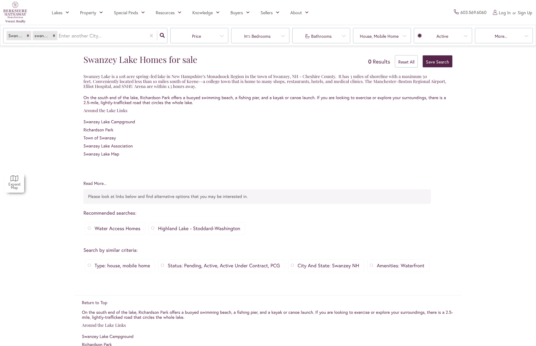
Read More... (94, 183)
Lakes (57, 12)
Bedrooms (261, 36)
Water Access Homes (118, 228)
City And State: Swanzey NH (328, 265)
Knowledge (202, 12)
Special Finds (126, 12)
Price (196, 36)
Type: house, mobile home (122, 265)
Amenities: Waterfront (400, 265)
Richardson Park (155, 97)
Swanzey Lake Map (101, 154)
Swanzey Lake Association (108, 146)
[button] (28, 36)
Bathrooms (321, 36)
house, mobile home (379, 36)
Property (88, 12)
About (296, 12)
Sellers (267, 12)
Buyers (236, 12)
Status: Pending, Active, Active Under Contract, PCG (224, 265)
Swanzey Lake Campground (109, 122)
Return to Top (94, 302)
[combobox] (59, 35)
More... (501, 36)
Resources (165, 12)
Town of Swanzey (99, 138)
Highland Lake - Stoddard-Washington (199, 228)
